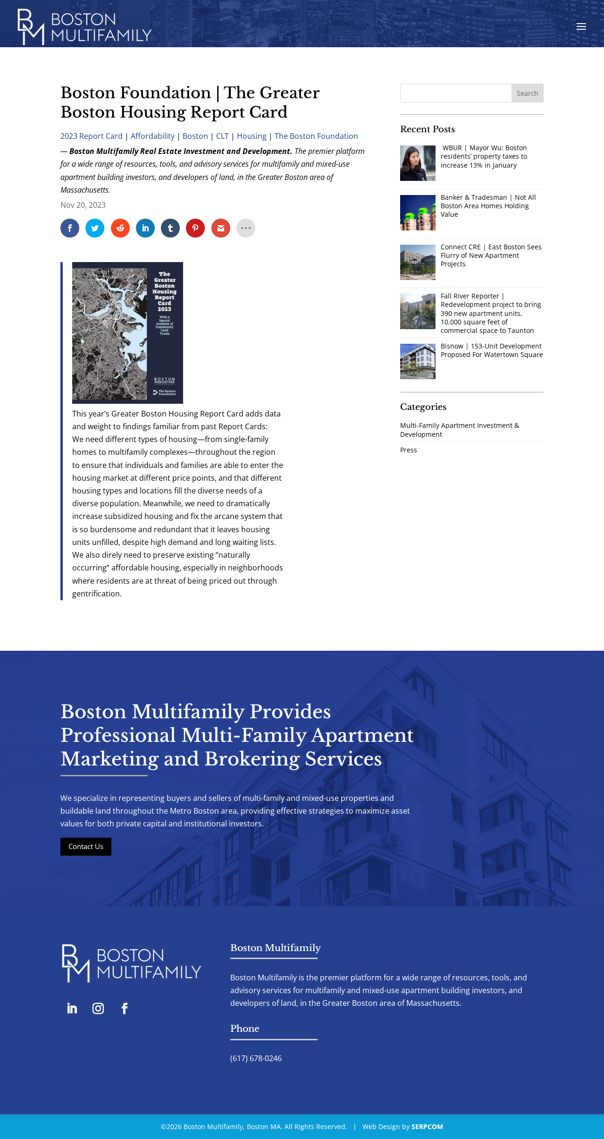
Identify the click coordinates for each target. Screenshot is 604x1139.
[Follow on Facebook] (124, 1008)
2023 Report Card (91, 136)
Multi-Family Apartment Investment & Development (459, 429)
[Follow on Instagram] (98, 1008)
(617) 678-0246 (256, 1058)
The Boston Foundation (316, 136)
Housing (252, 136)
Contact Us (85, 846)
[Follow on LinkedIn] (71, 1008)
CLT (222, 136)
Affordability (153, 136)
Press (408, 449)
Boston (195, 136)
